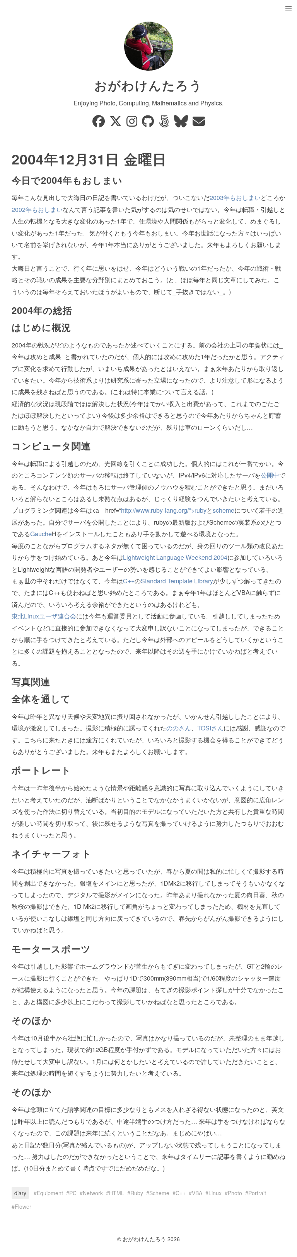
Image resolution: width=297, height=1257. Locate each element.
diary (20, 1193)
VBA (197, 1193)
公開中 (270, 475)
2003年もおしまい (235, 197)
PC (73, 1193)
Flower (23, 1206)
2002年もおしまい (37, 209)
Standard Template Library (177, 580)
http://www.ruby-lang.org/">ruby (164, 510)
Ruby (136, 1193)
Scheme (159, 1193)
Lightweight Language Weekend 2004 (175, 557)
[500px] (165, 123)
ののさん (178, 727)
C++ (129, 580)
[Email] (199, 123)
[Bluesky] (181, 123)
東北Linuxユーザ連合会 (44, 616)
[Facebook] (99, 123)
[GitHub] (148, 123)
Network (93, 1193)
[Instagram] (132, 123)
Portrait (257, 1193)
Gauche (41, 533)
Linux (215, 1193)
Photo (235, 1193)
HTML (116, 1193)
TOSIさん (210, 727)
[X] (116, 123)
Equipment (50, 1193)
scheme (223, 510)
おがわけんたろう (148, 85)
